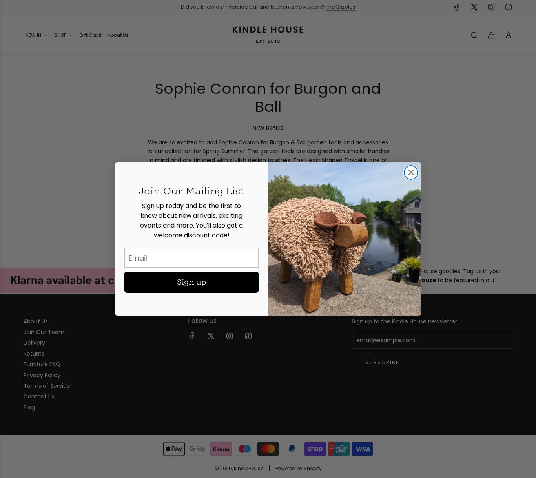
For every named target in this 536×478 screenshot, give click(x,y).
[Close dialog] (411, 172)
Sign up (191, 282)
